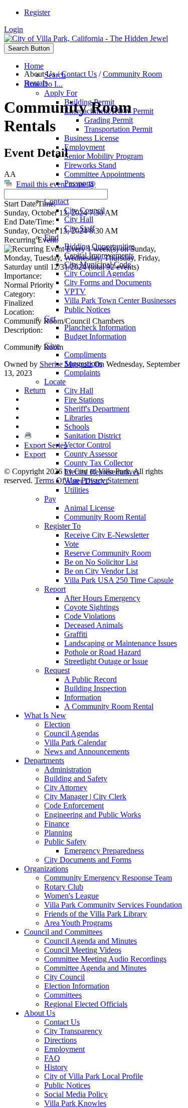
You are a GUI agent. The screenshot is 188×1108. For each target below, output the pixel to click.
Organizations (46, 868)
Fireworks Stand (90, 165)
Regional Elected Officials (85, 1004)
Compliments (85, 354)
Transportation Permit (118, 129)
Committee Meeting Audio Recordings (105, 959)
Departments (44, 760)
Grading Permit (108, 120)
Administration (67, 769)
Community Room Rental (105, 517)
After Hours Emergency (102, 598)
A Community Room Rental (108, 706)
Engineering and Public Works (92, 814)
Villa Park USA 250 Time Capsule (118, 580)
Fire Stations (84, 399)
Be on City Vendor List (101, 571)
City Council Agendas (99, 273)
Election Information (76, 986)
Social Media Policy (76, 1094)
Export (35, 454)
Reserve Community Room (107, 553)
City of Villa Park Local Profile (93, 1076)
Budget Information (95, 336)
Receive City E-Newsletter (106, 535)
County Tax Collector (98, 463)
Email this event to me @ (56, 184)
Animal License (89, 508)
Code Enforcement (74, 805)
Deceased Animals (93, 625)
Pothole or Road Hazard (102, 652)
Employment (84, 147)
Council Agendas (71, 733)
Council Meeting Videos (82, 950)
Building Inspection (95, 688)
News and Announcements (86, 751)
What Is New (45, 715)
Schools (76, 426)
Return (35, 390)
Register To (62, 526)
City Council (64, 977)
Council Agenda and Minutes (90, 941)
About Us (39, 1013)
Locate (55, 381)
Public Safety (65, 841)
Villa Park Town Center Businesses (120, 300)
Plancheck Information (100, 327)
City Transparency (73, 1031)
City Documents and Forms (87, 859)
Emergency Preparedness (104, 850)
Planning (58, 832)
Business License (91, 138)
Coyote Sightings (91, 607)
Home (34, 66)
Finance (56, 823)
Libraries (78, 417)
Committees (63, 995)
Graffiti (75, 634)
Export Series (45, 445)
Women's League (71, 896)
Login (13, 29)
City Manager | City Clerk (85, 796)
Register (37, 12)
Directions (60, 1040)
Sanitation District (92, 435)
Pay (50, 499)
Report (55, 589)
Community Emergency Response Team (108, 877)
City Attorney (65, 787)
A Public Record (90, 679)
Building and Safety (75, 778)
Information (82, 697)
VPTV (75, 291)
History (56, 1067)
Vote (71, 544)
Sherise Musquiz (66, 364)
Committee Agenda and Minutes (95, 968)
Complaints (82, 372)
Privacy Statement (109, 480)
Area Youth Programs (78, 923)
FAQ (52, 1058)
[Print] (28, 436)
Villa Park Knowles (75, 1103)
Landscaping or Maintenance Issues (120, 643)
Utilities (76, 490)
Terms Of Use (57, 480)
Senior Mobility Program (103, 156)
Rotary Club (63, 886)
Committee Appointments (104, 174)
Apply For (60, 93)
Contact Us (62, 1022)
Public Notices (87, 309)
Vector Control (87, 444)
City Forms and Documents (107, 282)
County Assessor (90, 454)
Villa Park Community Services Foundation (113, 905)
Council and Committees (63, 932)
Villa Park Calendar (75, 742)
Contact (56, 201)
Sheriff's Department (96, 408)
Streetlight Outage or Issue (106, 661)
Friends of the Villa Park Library (95, 914)
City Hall (78, 219)
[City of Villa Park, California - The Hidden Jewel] (86, 38)
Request (57, 670)
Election (57, 724)
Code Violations (89, 616)
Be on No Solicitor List (101, 562)
